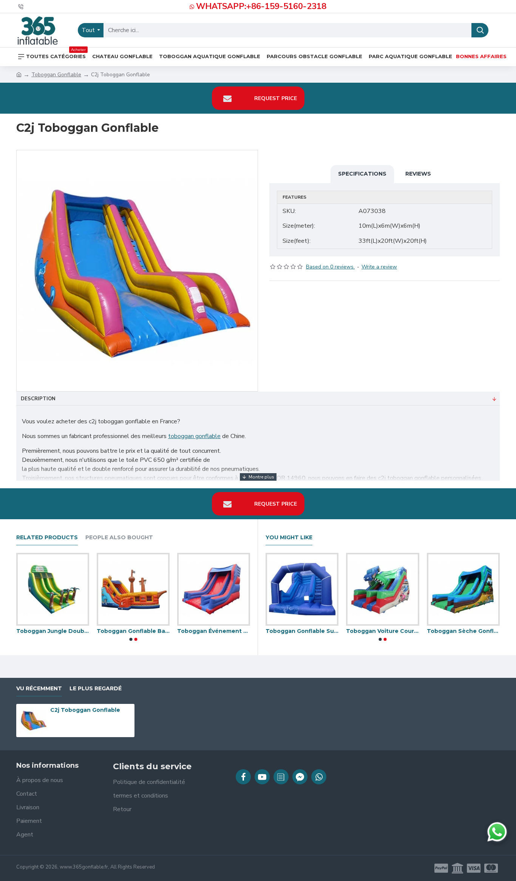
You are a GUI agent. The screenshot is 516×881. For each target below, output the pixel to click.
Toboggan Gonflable (56, 74)
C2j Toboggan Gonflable (85, 710)
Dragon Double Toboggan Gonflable (59, 631)
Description (38, 398)
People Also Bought (119, 537)
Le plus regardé (96, 688)
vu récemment (39, 688)
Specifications (362, 173)
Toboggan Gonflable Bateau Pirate (220, 631)
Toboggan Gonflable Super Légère (274, 631)
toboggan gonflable (194, 436)
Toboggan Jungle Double (140, 631)
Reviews (418, 173)
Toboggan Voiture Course (436, 631)
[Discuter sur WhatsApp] (497, 832)
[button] (130, 639)
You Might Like (289, 537)
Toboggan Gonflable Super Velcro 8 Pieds (355, 631)
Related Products (47, 537)
